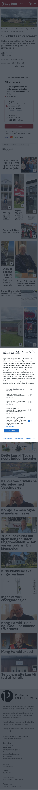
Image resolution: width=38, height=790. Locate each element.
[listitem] (19, 389)
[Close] (34, 352)
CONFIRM (12, 430)
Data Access (19, 438)
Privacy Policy (31, 438)
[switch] (30, 395)
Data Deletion (7, 438)
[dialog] (19, 395)
